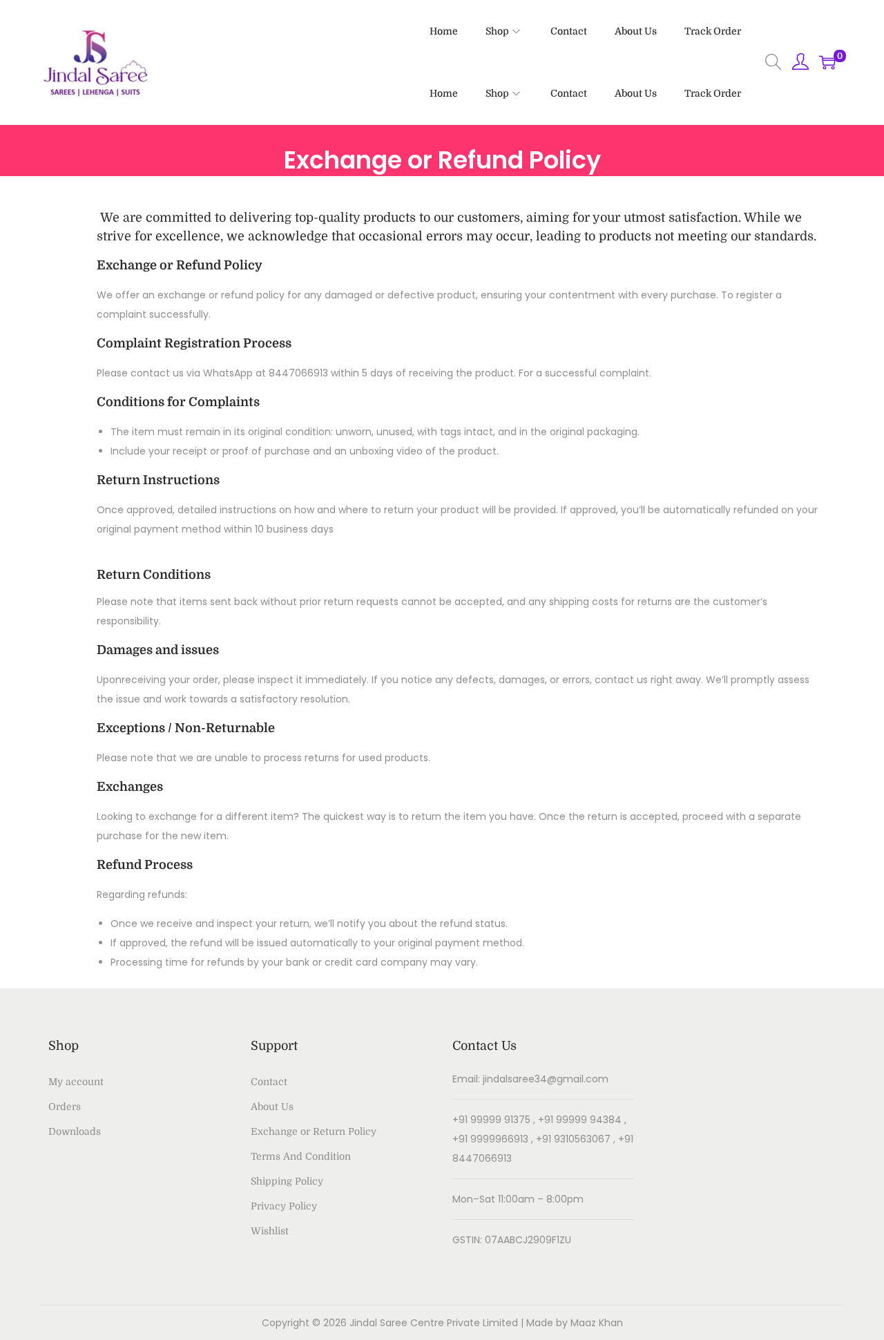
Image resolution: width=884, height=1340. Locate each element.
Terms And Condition (301, 1156)
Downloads (74, 1131)
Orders (64, 1106)
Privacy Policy (284, 1206)
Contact (269, 1081)
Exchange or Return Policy (313, 1131)
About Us (272, 1106)
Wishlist (270, 1230)
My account (76, 1081)
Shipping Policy (287, 1181)
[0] (827, 62)
